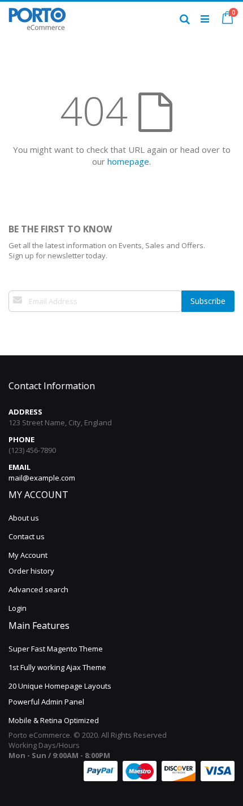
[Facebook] (13, 328)
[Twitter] (25, 328)
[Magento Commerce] (37, 18)
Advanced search (38, 589)
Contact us (26, 536)
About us (23, 518)
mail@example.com (41, 478)
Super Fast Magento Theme (55, 649)
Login (17, 608)
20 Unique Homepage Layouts (59, 686)
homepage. (129, 161)
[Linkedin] (37, 328)
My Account (27, 555)
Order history (31, 571)
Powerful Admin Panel (46, 702)
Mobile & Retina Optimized (53, 720)
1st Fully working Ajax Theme (57, 667)
